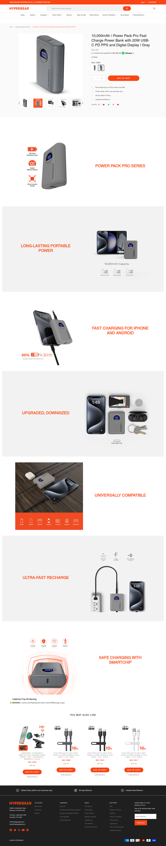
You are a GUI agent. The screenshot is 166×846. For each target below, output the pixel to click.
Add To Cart (32, 772)
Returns (37, 813)
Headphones (89, 820)
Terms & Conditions (116, 817)
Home (11, 27)
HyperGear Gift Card (91, 827)
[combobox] (88, 8)
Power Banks (89, 810)
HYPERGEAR (19, 840)
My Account (38, 806)
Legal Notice (113, 823)
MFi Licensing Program (117, 827)
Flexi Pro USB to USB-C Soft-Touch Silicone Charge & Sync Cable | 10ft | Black (100, 755)
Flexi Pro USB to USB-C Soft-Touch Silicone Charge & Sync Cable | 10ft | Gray (66, 755)
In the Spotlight (64, 817)
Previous (19, 103)
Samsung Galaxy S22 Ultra (22, 27)
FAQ (111, 806)
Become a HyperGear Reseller (69, 813)
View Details (32, 776)
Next (82, 103)
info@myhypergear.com (17, 822)
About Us (62, 806)
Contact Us (38, 810)
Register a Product (115, 810)
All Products (88, 806)
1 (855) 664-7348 (20, 815)
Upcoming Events (65, 820)
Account (152, 2)
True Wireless (89, 823)
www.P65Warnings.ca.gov (55, 703)
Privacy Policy (114, 820)
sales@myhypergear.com (17, 824)
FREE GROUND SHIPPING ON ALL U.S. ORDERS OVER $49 (30, 2)
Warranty (112, 813)
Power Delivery (89, 813)
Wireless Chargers (90, 817)
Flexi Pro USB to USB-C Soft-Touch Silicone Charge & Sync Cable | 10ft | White (134, 755)
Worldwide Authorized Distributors (70, 810)
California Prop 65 (115, 830)
